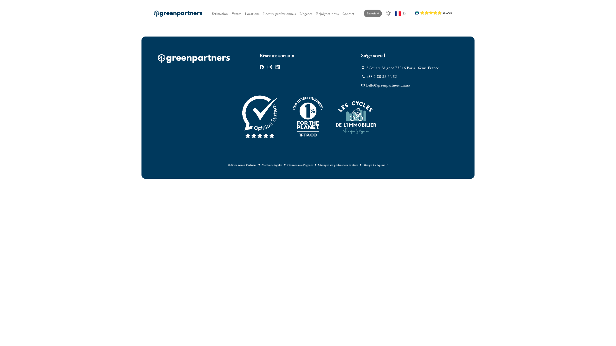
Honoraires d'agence (300, 165)
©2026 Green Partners (242, 165)
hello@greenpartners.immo (388, 85)
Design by (375, 165)
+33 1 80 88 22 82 (381, 76)
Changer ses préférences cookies (338, 165)
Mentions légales (272, 165)
